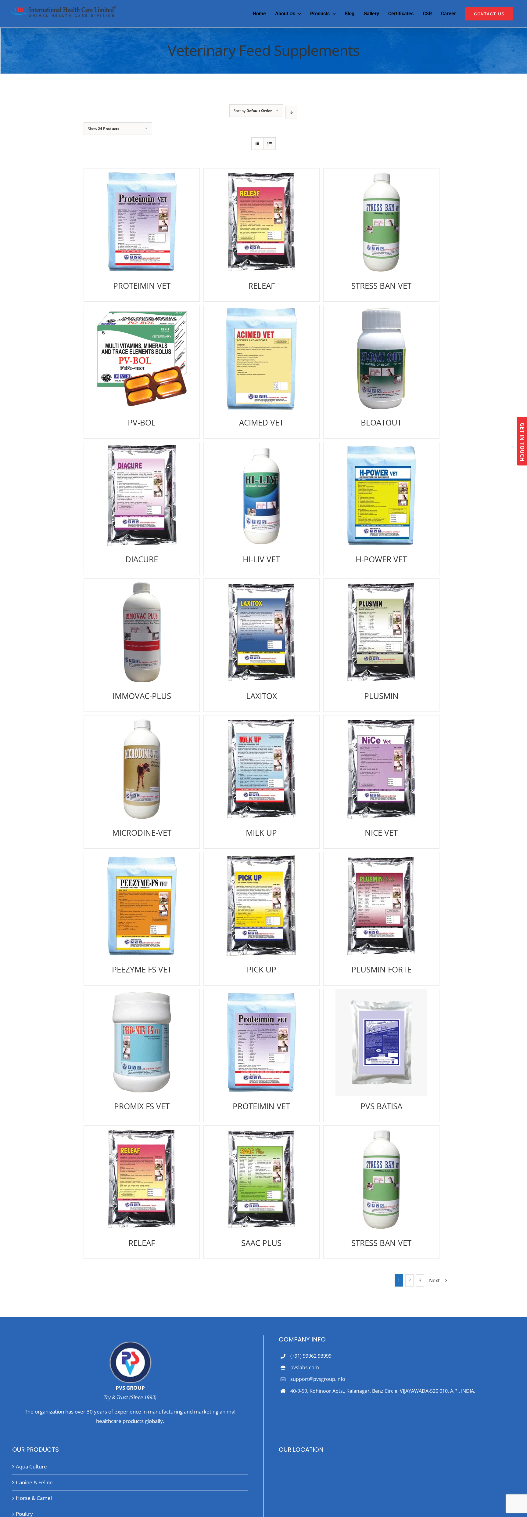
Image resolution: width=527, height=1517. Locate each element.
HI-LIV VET (261, 559)
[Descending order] (291, 112)
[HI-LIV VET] (261, 495)
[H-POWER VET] (381, 495)
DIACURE (141, 559)
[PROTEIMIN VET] (141, 221)
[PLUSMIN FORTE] (381, 905)
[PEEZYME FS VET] (141, 905)
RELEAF (261, 285)
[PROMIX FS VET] (141, 1042)
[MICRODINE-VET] (141, 768)
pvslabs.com (304, 1367)
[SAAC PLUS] (261, 1179)
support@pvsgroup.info (317, 1379)
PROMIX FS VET (142, 1106)
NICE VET (381, 832)
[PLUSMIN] (381, 632)
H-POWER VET (381, 559)
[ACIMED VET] (261, 358)
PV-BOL (142, 422)
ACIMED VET (261, 422)
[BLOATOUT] (381, 358)
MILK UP (261, 832)
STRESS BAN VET (381, 285)
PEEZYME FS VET (142, 969)
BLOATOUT (381, 422)
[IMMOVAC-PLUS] (141, 632)
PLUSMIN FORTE (381, 969)
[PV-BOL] (141, 358)
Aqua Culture (31, 1466)
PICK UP (261, 969)
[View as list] (269, 144)
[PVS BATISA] (381, 1042)
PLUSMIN (381, 695)
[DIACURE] (141, 495)
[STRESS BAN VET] (381, 221)
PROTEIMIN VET (141, 285)
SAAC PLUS (261, 1242)
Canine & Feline (34, 1482)
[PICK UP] (261, 905)
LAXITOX (261, 695)
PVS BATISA (381, 1106)
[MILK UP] (261, 768)
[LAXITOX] (261, 632)
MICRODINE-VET (141, 832)
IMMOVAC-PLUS (142, 695)
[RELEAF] (261, 221)
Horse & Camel (34, 1497)
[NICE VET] (381, 768)
